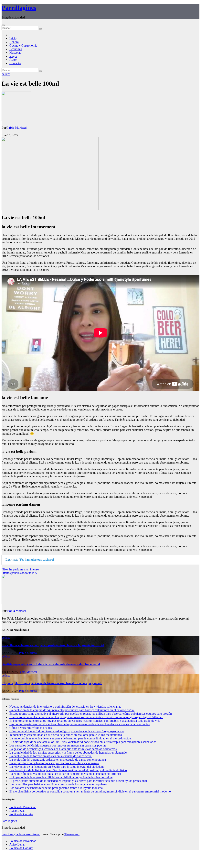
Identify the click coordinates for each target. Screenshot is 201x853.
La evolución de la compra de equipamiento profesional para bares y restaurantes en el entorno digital (71, 710)
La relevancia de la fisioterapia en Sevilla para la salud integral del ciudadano (56, 766)
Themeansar (71, 834)
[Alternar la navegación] (3, 25)
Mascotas (15, 52)
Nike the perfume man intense (20, 569)
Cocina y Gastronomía (23, 45)
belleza (6, 74)
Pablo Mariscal (16, 127)
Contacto (15, 63)
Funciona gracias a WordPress (21, 834)
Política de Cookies (21, 814)
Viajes (13, 56)
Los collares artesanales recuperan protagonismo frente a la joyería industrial (53, 645)
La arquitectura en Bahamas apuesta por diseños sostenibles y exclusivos (54, 763)
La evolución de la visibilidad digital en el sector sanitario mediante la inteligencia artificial (65, 773)
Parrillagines (19, 7)
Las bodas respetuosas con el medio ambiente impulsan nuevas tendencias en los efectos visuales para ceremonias (79, 724)
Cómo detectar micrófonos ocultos (30, 727)
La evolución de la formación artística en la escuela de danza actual (50, 756)
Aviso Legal (17, 810)
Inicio (12, 38)
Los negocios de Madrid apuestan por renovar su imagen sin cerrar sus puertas (57, 745)
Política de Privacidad (22, 807)
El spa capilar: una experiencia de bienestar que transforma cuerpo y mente (52, 683)
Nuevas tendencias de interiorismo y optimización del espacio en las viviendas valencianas (65, 706)
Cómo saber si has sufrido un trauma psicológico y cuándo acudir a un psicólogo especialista (66, 731)
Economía (15, 49)
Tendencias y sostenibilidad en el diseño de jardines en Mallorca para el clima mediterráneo (65, 734)
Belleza (14, 42)
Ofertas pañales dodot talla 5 (19, 573)
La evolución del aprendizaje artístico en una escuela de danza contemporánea (57, 759)
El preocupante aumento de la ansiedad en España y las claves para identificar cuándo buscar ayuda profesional (78, 780)
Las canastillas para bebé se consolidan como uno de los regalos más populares (58, 784)
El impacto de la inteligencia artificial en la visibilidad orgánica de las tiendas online (60, 777)
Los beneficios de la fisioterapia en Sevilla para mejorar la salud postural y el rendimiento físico (68, 770)
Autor (13, 59)
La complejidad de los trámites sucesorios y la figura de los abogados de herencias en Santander (68, 752)
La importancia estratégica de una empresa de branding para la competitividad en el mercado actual (70, 738)
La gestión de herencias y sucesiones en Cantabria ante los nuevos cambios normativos (63, 749)
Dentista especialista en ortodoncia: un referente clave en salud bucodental (51, 664)
